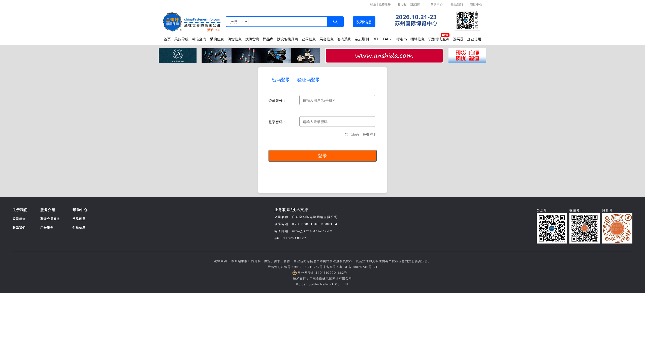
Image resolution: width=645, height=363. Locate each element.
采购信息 (217, 39)
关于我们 (20, 209)
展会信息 (326, 39)
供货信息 (235, 39)
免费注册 (385, 4)
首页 (167, 39)
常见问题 (79, 219)
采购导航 (181, 39)
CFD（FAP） (382, 39)
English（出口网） (410, 4)
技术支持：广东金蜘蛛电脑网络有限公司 (322, 278)
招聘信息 (417, 39)
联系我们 (457, 4)
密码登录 (281, 79)
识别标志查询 (438, 39)
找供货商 (252, 39)
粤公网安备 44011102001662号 (322, 273)
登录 (373, 4)
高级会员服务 (50, 219)
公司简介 (19, 219)
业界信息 (309, 39)
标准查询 (199, 39)
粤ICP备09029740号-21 (358, 267)
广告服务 (46, 227)
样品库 (268, 39)
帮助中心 (437, 4)
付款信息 (79, 227)
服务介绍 (47, 209)
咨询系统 (344, 39)
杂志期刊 (362, 39)
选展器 (458, 39)
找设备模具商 (287, 39)
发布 (364, 21)
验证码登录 (308, 79)
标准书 (401, 39)
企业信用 (474, 39)
